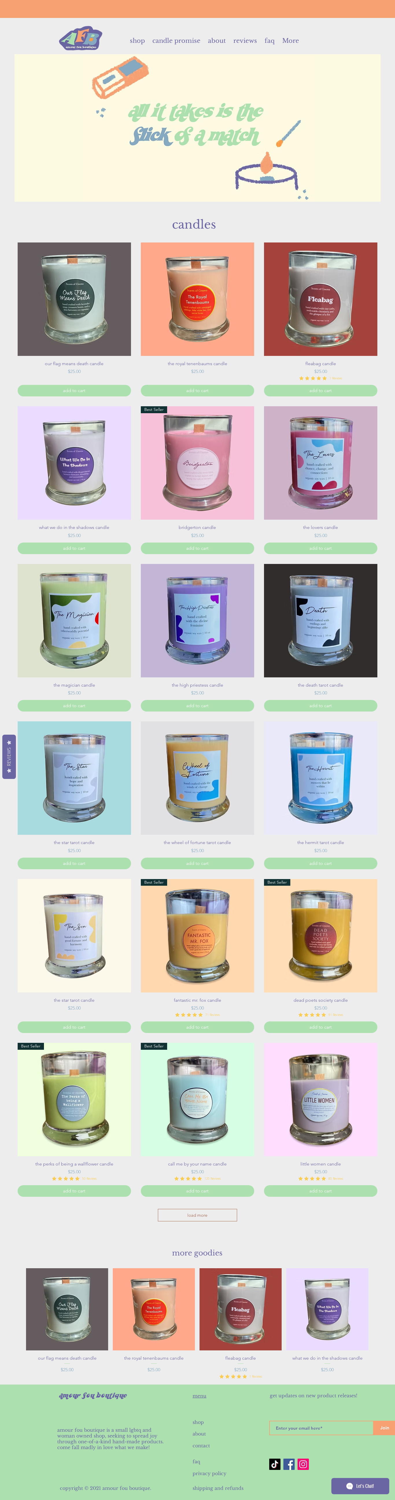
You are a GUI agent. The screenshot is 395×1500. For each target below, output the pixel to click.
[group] (197, 1324)
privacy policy (209, 1473)
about (199, 1434)
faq (196, 1461)
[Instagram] (303, 1464)
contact (202, 1445)
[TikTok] (274, 1464)
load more (197, 1215)
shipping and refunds (218, 1488)
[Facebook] (289, 1464)
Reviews (9, 756)
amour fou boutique (126, 1488)
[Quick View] (74, 299)
